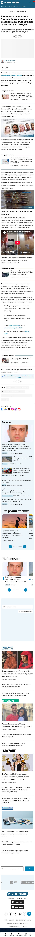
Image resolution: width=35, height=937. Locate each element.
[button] (10, 546)
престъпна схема (24, 387)
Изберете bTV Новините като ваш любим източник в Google (18, 376)
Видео (24, 6)
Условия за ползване (14, 926)
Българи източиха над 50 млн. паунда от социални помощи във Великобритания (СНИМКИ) (21, 95)
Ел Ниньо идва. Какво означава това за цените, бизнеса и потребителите (15, 694)
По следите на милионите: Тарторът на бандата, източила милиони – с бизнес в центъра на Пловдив (21, 160)
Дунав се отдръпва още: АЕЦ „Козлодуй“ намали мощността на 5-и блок (22, 459)
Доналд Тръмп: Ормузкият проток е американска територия (17, 481)
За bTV (6, 920)
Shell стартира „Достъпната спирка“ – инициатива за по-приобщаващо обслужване (21, 470)
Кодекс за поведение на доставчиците (17, 923)
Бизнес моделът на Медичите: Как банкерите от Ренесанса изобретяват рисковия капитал (17, 674)
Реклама (11, 920)
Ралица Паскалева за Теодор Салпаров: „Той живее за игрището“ (17, 725)
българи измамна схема (18, 391)
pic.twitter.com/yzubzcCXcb (13, 328)
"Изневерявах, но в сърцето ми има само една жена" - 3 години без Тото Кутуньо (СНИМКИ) (16, 800)
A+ (7, 67)
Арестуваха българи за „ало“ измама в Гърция (20, 359)
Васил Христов (10, 60)
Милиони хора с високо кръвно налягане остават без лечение (15, 832)
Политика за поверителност (23, 920)
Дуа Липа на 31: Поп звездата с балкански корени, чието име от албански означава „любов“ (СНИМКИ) (15, 777)
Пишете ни (24, 926)
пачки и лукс (5, 399)
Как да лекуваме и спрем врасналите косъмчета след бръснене (15, 852)
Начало (12, 11)
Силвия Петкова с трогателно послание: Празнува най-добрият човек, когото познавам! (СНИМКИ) (16, 789)
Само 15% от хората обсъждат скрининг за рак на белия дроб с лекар (17, 843)
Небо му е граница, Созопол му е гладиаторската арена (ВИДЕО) (13, 744)
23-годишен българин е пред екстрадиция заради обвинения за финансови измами (21, 272)
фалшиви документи (12, 387)
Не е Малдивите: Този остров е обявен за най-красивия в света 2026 (16, 685)
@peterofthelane (14, 325)
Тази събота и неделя (20, 11)
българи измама (6, 391)
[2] (33, 3)
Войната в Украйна (16, 6)
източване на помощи (7, 395)
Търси (31, 868)
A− (3, 67)
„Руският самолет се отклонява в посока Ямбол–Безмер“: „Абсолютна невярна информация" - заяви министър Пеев (15, 491)
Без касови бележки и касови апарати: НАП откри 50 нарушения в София (16, 500)
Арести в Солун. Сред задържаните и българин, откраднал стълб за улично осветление (12, 534)
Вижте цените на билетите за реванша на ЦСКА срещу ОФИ (16, 736)
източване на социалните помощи (23, 395)
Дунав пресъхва (5, 6)
